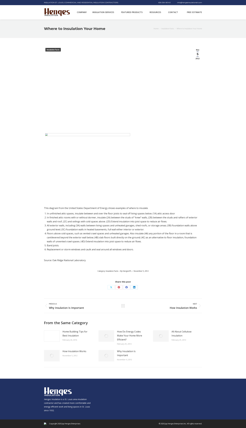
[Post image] (52, 336)
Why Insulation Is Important (126, 353)
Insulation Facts (53, 50)
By (126, 271)
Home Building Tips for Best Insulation (74, 333)
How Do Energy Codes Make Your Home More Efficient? (129, 335)
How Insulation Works (74, 351)
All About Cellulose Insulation (181, 333)
